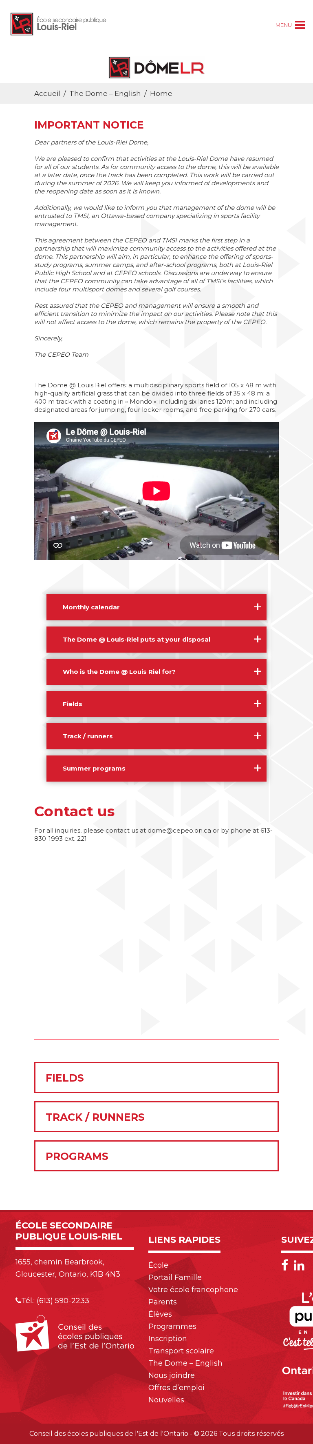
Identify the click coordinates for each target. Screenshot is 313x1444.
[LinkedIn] (299, 1265)
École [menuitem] (158, 1265)
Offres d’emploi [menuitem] (176, 1387)
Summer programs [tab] (94, 768)
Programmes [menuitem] (172, 1326)
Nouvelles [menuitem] (166, 1399)
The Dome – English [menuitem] (185, 1363)
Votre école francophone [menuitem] (193, 1289)
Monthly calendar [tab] (91, 607)
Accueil (47, 93)
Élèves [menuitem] (160, 1314)
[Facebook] (286, 1265)
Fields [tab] (72, 704)
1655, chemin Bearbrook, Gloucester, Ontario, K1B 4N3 (67, 1268)
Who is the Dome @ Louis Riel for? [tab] (119, 671)
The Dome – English (105, 93)
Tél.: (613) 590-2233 (55, 1300)
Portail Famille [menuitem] (175, 1277)
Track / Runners (95, 1117)
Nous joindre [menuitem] (171, 1375)
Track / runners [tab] (88, 736)
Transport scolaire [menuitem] (181, 1350)
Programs (77, 1156)
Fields (65, 1078)
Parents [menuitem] (162, 1301)
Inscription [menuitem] (167, 1338)
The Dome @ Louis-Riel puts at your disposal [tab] (136, 639)
